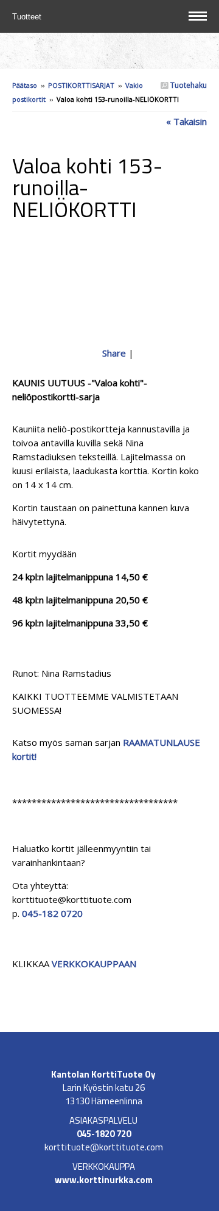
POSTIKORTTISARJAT (81, 85)
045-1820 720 (104, 1134)
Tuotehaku (188, 85)
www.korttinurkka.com (104, 1180)
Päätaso (24, 85)
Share (114, 353)
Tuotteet (28, 16)
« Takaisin (186, 121)
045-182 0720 (52, 913)
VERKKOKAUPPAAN (94, 964)
